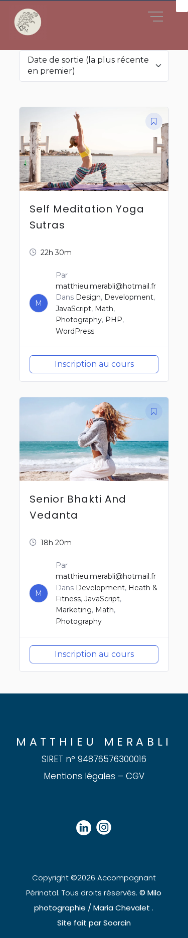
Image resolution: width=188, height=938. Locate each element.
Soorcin (116, 922)
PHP (113, 319)
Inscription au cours (94, 364)
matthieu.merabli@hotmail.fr (106, 286)
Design (88, 297)
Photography (79, 319)
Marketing (74, 609)
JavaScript (73, 308)
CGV (135, 776)
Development (128, 297)
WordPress (75, 331)
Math (104, 308)
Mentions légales (79, 776)
